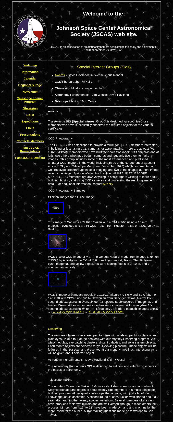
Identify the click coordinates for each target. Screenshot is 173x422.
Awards (60, 75)
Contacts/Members (30, 141)
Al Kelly (108, 184)
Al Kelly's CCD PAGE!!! (68, 312)
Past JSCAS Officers (30, 158)
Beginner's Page (30, 85)
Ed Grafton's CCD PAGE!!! (106, 312)
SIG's (30, 115)
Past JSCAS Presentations (30, 149)
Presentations (30, 134)
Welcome (30, 65)
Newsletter (30, 91)
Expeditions (30, 121)
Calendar (30, 78)
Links (30, 128)
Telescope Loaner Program (30, 100)
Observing (30, 108)
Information (30, 72)
